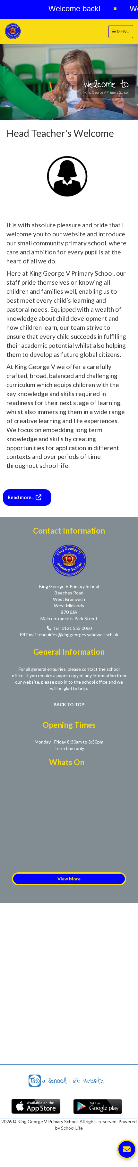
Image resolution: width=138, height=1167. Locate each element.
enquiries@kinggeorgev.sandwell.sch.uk (78, 634)
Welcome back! (67, 8)
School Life (72, 1128)
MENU (122, 31)
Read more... (21, 497)
